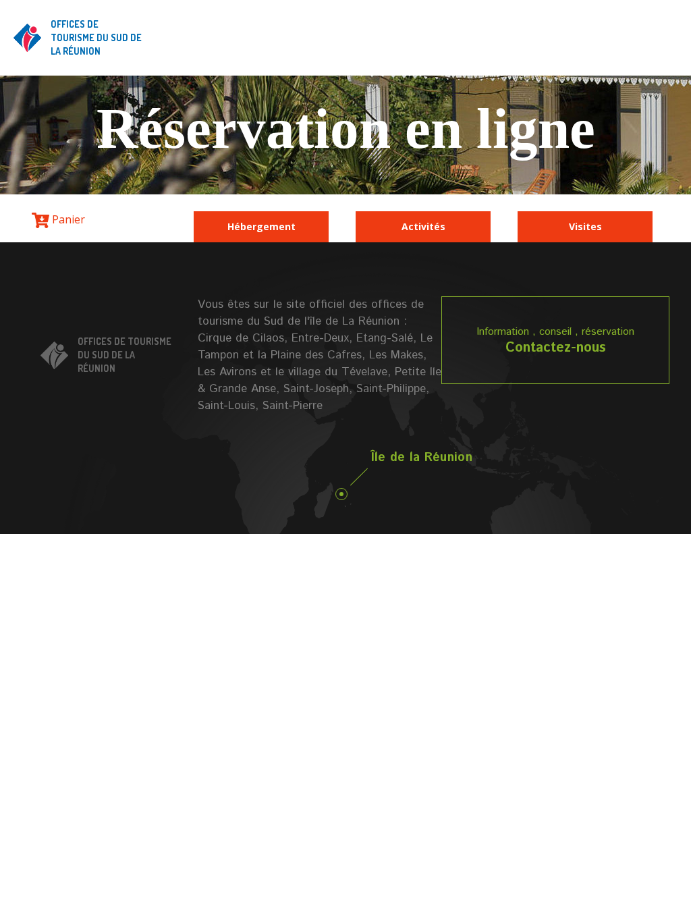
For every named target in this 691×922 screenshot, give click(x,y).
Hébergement (261, 226)
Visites (585, 226)
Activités (423, 226)
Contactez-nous (555, 348)
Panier (67, 219)
